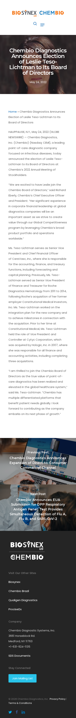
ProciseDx (15, 609)
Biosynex (14, 582)
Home (12, 112)
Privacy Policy (57, 699)
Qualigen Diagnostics (22, 600)
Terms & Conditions (20, 703)
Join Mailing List (22, 678)
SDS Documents (19, 656)
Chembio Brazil (18, 591)
